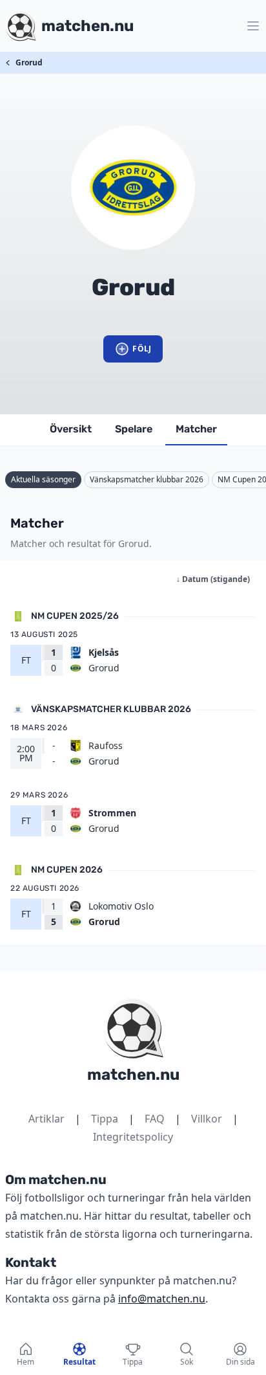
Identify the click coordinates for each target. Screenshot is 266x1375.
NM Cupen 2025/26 (75, 615)
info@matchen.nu (161, 1298)
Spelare (133, 429)
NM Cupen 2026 (67, 869)
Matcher (196, 429)
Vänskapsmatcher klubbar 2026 (146, 479)
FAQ (155, 1119)
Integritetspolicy (133, 1137)
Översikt (71, 429)
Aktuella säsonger (43, 479)
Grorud (29, 62)
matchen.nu (133, 1075)
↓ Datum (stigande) (213, 579)
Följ (141, 348)
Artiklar (46, 1119)
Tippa (104, 1119)
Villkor (206, 1119)
